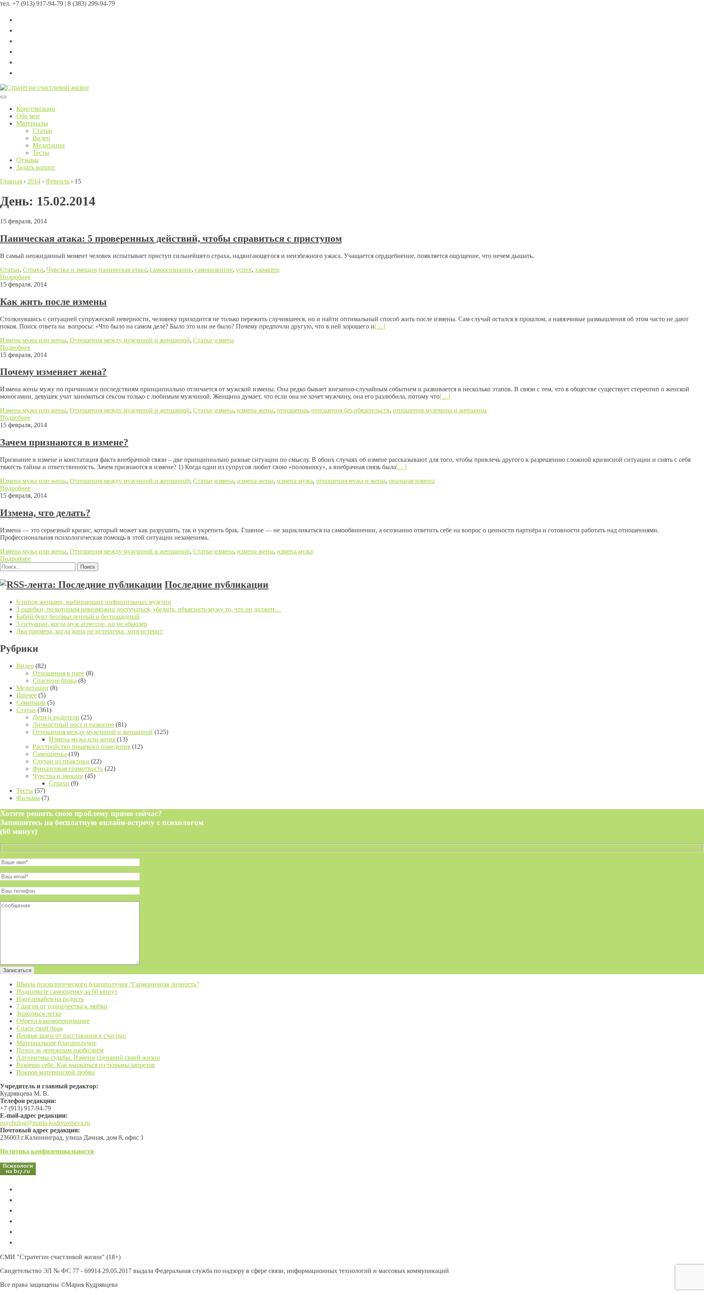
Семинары (31, 702)
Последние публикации (216, 584)
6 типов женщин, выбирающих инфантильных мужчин (93, 601)
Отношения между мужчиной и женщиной (130, 340)
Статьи (42, 130)
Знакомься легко (39, 1013)
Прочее (26, 695)
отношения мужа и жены (351, 480)
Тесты (41, 152)
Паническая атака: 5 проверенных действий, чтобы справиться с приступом (171, 238)
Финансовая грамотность (68, 768)
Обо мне (28, 116)
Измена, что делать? (45, 512)
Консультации (35, 108)
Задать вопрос (35, 167)
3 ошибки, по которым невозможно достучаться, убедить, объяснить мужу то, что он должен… (148, 609)
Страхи (33, 269)
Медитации (49, 145)
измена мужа (295, 480)
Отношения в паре (58, 673)
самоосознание (170, 269)
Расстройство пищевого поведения (81, 746)
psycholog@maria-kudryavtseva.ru (45, 1122)
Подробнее (15, 277)
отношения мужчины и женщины (440, 410)
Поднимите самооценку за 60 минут (66, 991)
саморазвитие (214, 269)
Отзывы (27, 160)
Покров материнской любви (55, 1072)
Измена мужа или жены (33, 340)
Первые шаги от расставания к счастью (71, 1035)
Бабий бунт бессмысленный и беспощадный (78, 616)
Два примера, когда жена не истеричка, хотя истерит (89, 631)
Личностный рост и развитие (73, 724)
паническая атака (123, 269)
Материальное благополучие (56, 1042)
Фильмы (28, 797)
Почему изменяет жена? (53, 371)
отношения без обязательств (350, 410)
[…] (379, 326)
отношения (292, 410)
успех (244, 269)
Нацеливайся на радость (50, 998)
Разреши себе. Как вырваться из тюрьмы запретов (85, 1064)
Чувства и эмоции (71, 269)
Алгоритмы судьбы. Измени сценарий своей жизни (88, 1057)
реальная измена (412, 480)
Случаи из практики (61, 761)
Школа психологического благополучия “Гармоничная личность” (107, 984)
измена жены (255, 410)
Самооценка (50, 753)
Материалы (32, 123)
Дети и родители (56, 717)
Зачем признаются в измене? (64, 442)
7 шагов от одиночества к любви (62, 1006)
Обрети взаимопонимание (53, 1020)
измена (224, 340)
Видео (41, 138)
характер (267, 269)
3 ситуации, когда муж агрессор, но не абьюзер (81, 623)
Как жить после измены (53, 301)
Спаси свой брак (39, 1028)
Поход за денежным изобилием (59, 1050)
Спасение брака (55, 680)
